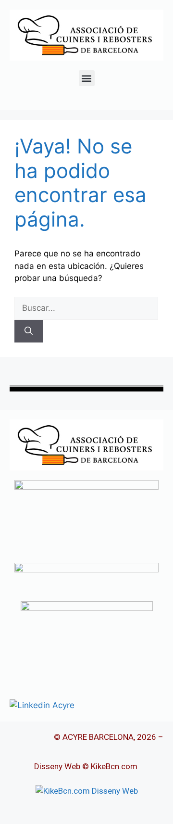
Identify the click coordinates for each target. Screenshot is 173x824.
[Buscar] (28, 331)
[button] (87, 78)
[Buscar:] (86, 308)
